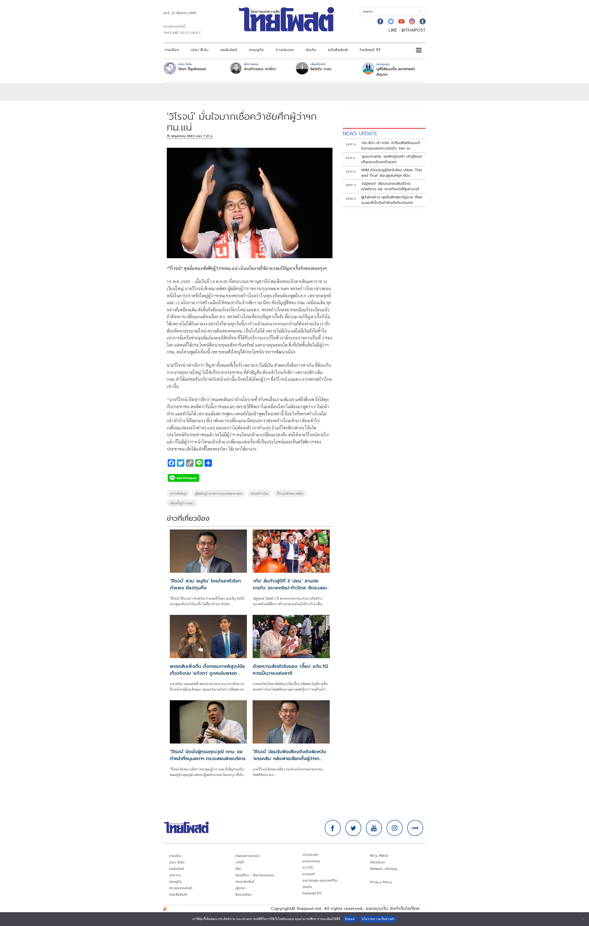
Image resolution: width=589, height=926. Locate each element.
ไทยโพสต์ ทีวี (370, 50)
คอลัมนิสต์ (228, 50)
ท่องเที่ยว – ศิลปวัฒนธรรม (254, 875)
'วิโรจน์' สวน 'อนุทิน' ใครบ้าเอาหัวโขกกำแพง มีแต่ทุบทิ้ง (205, 584)
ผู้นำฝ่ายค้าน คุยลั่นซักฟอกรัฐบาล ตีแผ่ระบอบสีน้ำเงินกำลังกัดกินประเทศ (391, 199)
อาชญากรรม (311, 861)
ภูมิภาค (240, 888)
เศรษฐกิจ (256, 50)
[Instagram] (412, 21)
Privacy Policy (381, 882)
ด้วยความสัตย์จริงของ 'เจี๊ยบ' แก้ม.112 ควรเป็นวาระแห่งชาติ (290, 670)
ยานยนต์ (309, 874)
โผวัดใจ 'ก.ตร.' (321, 69)
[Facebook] (380, 21)
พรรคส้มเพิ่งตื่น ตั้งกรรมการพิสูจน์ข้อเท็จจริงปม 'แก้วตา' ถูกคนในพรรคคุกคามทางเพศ (207, 673)
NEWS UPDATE (360, 133)
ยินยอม (350, 919)
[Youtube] (401, 21)
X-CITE (308, 867)
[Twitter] (391, 21)
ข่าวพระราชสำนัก (180, 888)
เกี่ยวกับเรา (377, 862)
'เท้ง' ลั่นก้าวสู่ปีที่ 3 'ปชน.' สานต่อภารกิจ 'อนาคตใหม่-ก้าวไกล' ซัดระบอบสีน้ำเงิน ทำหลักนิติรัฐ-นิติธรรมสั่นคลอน (291, 587)
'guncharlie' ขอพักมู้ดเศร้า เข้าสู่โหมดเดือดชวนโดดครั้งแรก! (391, 159)
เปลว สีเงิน (199, 50)
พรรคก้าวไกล (259, 493)
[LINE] (415, 828)
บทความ (175, 875)
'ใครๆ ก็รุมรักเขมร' (192, 69)
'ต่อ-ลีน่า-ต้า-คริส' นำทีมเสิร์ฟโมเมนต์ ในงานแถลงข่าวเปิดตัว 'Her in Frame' (390, 145)
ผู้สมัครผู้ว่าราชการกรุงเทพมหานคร (219, 493)
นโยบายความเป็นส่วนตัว (378, 919)
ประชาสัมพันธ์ (244, 881)
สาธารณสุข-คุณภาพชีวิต (320, 880)
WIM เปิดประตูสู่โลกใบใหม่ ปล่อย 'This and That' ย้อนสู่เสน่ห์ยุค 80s (391, 172)
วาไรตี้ (239, 862)
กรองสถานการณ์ (247, 856)
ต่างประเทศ (285, 50)
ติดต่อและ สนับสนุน (384, 868)
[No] (583, 919)
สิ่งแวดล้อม (243, 894)
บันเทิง (311, 50)
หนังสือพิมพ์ (338, 50)
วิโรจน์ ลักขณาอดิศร (290, 493)
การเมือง (172, 50)
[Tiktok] (422, 21)
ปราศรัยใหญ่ (178, 493)
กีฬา (238, 868)
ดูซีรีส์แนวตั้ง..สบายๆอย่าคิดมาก (395, 71)
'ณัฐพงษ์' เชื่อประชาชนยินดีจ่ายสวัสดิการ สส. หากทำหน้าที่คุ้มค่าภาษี (390, 186)
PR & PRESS (379, 856)
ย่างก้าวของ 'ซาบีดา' (260, 69)
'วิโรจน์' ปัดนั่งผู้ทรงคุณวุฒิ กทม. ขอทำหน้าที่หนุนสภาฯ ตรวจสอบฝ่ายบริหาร (207, 755)
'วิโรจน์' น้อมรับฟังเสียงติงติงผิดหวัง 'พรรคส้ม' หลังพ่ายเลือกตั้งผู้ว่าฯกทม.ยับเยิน (289, 758)
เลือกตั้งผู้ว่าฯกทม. (182, 503)
